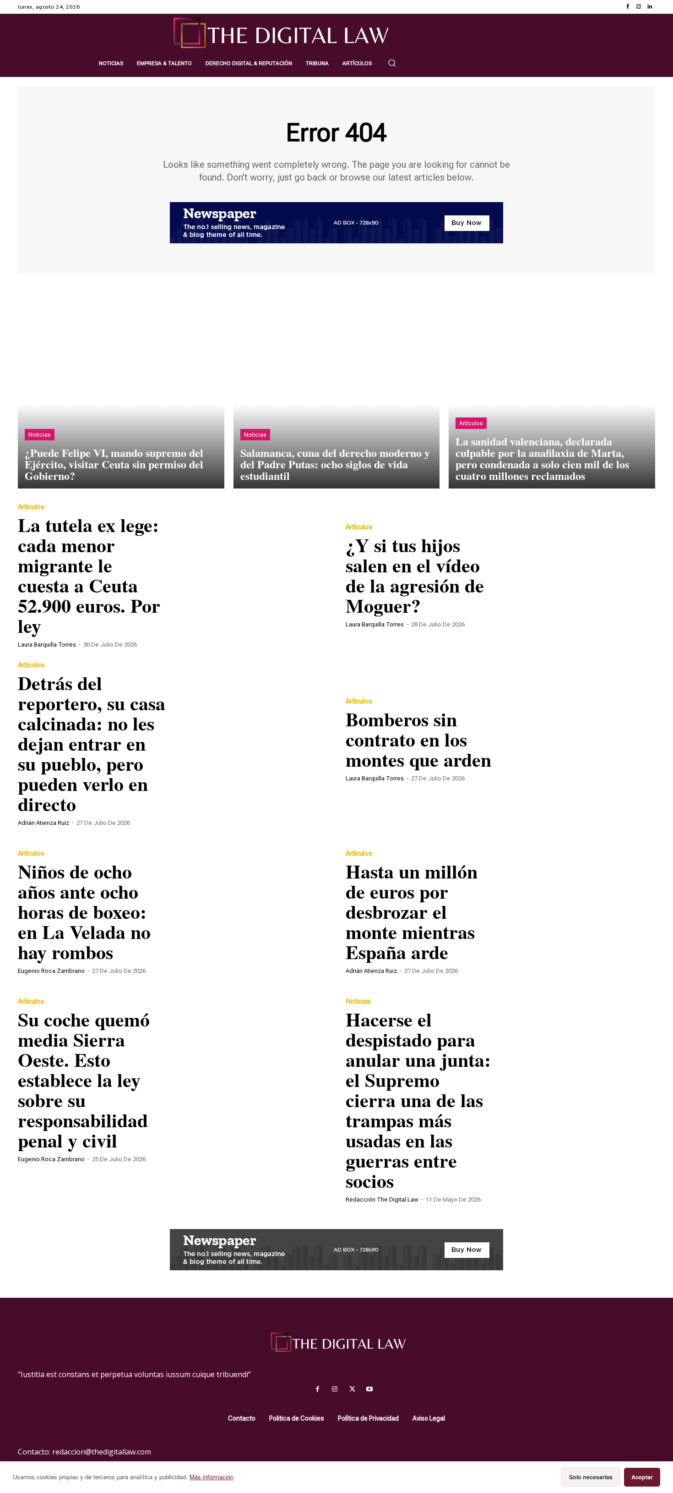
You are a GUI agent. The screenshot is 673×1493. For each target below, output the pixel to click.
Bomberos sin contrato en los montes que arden (418, 739)
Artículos (471, 423)
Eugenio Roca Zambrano (51, 970)
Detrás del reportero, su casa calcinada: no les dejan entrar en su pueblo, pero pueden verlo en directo (91, 743)
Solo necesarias (591, 1477)
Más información (211, 1476)
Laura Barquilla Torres (47, 644)
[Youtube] (369, 1389)
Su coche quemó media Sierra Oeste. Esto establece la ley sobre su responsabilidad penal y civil (84, 1079)
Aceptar (642, 1477)
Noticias (39, 434)
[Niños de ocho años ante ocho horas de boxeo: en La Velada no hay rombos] (250, 911)
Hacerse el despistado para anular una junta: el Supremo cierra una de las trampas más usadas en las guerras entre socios (418, 1099)
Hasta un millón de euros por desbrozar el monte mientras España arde (412, 911)
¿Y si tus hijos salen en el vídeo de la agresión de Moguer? (415, 575)
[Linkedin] (649, 6)
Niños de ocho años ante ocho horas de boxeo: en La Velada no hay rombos (84, 911)
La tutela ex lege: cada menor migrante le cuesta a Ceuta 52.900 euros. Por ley (89, 574)
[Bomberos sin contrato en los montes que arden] (577, 739)
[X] (352, 1389)
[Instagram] (638, 6)
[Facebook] (627, 6)
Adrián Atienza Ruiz (43, 822)
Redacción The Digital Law (382, 1199)
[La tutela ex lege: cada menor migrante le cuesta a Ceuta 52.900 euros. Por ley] (250, 575)
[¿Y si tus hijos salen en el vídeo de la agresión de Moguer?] (577, 575)
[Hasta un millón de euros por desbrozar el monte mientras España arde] (577, 911)
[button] (392, 63)
